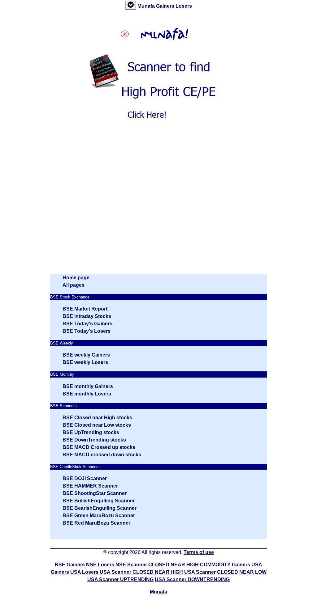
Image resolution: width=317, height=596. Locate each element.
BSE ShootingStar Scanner (95, 493)
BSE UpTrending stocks (91, 432)
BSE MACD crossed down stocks (102, 454)
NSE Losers (100, 564)
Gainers (166, 6)
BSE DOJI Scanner (85, 478)
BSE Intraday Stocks (87, 316)
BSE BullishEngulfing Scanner (99, 500)
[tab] (130, 5)
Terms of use (199, 552)
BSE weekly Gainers (86, 354)
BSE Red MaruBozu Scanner (96, 523)
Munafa (146, 6)
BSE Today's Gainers (87, 323)
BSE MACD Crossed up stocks (99, 447)
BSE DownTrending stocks (94, 439)
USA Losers (84, 572)
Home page (76, 277)
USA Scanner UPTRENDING (120, 579)
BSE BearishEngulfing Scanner (100, 508)
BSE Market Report (85, 308)
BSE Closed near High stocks (97, 417)
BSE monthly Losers (87, 393)
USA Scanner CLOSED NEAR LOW (225, 572)
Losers (184, 6)
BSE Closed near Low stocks (97, 425)
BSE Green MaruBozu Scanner (99, 515)
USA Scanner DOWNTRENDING (192, 579)
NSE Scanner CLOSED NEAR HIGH (157, 564)
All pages (74, 285)
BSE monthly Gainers (88, 386)
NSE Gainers (70, 564)
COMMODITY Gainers (225, 564)
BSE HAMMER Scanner (90, 485)
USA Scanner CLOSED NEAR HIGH (141, 572)
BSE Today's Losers (87, 331)
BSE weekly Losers (85, 362)
